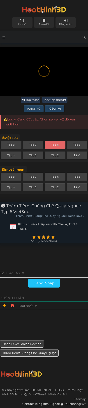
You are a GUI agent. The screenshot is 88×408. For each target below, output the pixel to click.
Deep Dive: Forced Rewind (22, 344)
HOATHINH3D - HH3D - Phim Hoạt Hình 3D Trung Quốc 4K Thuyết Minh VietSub (44, 8)
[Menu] (4, 37)
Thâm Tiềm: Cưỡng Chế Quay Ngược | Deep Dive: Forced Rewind (49, 216)
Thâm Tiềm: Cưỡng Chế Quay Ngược (29, 353)
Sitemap (80, 399)
